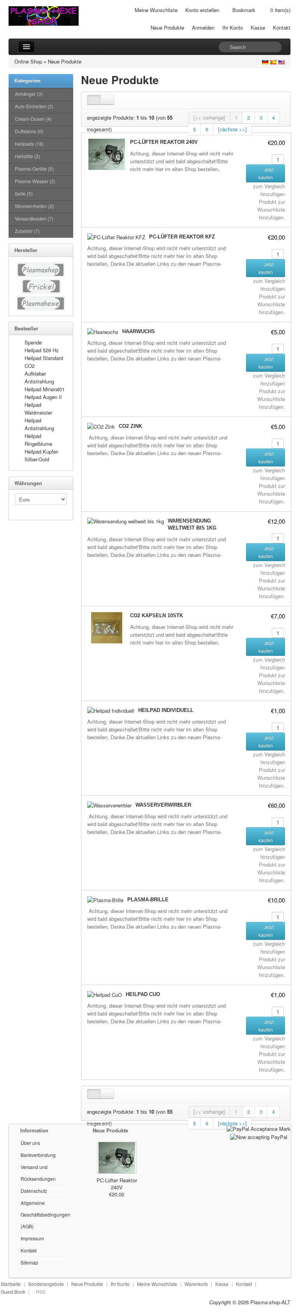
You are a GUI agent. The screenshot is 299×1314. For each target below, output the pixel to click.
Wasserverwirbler (163, 805)
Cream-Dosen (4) (33, 118)
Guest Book (13, 1291)
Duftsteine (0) (29, 131)
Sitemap (29, 1262)
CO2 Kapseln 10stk (156, 615)
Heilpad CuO (143, 994)
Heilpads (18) (29, 143)
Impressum (32, 1238)
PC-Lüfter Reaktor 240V (164, 142)
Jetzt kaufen (266, 173)
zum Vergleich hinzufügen (269, 190)
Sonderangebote (46, 1283)
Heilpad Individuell (165, 710)
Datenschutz (34, 1190)
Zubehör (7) (27, 231)
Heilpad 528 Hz (42, 350)
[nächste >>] (232, 129)
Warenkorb (196, 1283)
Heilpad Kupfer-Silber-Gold (42, 455)
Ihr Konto (232, 27)
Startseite (11, 1283)
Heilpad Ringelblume (38, 439)
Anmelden (203, 27)
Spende (33, 342)
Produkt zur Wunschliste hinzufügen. (271, 209)
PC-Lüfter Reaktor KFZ (182, 237)
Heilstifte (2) (27, 156)
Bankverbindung (38, 1155)
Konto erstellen (202, 10)
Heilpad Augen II (43, 397)
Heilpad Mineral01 (45, 389)
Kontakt (281, 27)
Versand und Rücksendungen (38, 1173)
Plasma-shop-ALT (270, 1302)
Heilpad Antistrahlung (39, 424)
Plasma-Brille (148, 899)
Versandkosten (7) (34, 218)
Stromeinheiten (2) (34, 206)
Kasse (258, 27)
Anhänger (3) (29, 93)
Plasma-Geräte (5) (34, 168)
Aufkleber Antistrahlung (39, 377)
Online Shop (28, 61)
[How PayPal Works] (258, 1128)
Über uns (30, 1142)
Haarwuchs (138, 331)
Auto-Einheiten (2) (34, 106)
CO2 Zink (130, 426)
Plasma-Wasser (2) (35, 181)
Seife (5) (24, 193)
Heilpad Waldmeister (38, 408)
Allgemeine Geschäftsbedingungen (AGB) (45, 1214)
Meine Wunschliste (156, 10)
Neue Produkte (167, 27)
